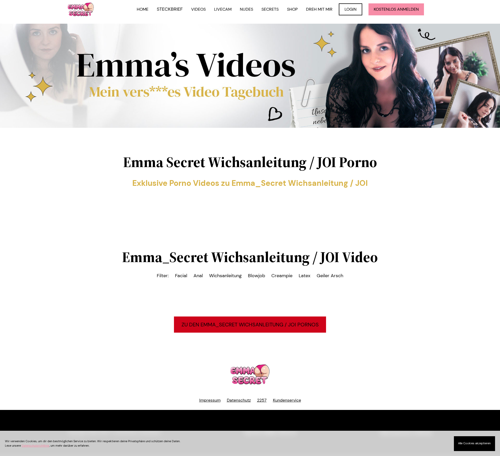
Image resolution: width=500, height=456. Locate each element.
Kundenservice (287, 400)
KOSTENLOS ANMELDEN (396, 9)
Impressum (210, 400)
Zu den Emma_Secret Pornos (250, 324)
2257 (262, 400)
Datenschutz (239, 400)
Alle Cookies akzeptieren (474, 443)
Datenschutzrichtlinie (35, 445)
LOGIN (351, 9)
